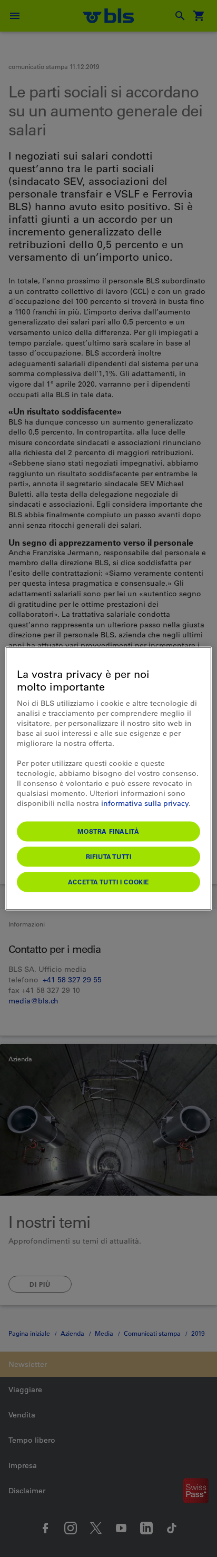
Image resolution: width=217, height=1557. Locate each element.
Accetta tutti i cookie (108, 882)
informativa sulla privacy (145, 803)
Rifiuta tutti (109, 856)
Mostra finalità (108, 831)
